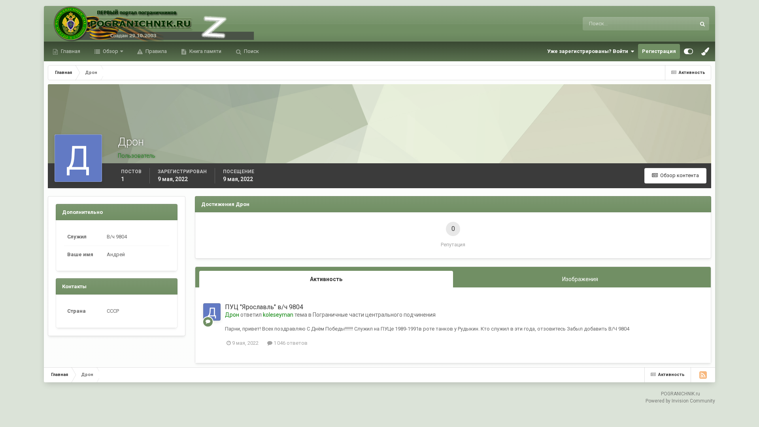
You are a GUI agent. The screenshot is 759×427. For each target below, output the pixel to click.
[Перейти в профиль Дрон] (212, 312)
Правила (155, 51)
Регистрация (659, 51)
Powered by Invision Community (680, 401)
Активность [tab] (326, 279)
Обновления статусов (660, 23)
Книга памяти (204, 51)
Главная (70, 51)
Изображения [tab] (580, 279)
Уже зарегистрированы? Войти (589, 51)
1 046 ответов (290, 343)
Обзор (110, 51)
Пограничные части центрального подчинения (374, 315)
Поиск (251, 51)
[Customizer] (688, 51)
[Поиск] (702, 23)
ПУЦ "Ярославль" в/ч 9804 (264, 307)
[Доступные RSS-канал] (703, 374)
